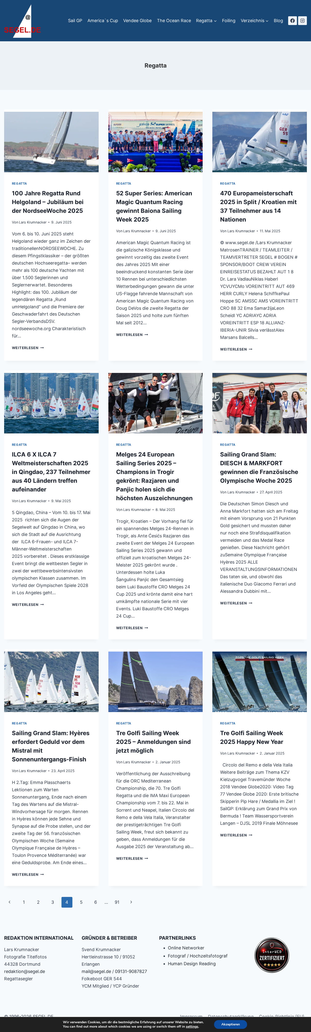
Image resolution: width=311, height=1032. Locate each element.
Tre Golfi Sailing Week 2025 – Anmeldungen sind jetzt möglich (153, 742)
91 (117, 902)
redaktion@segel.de (24, 971)
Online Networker (186, 947)
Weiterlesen (28, 348)
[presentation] (51, 140)
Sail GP (75, 20)
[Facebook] (292, 20)
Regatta (19, 183)
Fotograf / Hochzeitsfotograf (198, 955)
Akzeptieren (230, 1024)
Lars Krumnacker (32, 222)
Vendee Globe (137, 20)
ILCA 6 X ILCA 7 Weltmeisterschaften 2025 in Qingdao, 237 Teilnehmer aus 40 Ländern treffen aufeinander (51, 472)
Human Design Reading (192, 963)
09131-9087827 (131, 971)
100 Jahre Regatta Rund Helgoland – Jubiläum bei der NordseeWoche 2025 (48, 202)
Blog (278, 20)
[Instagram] (302, 20)
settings (192, 1026)
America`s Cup (102, 20)
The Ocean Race (174, 20)
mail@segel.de (96, 971)
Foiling (228, 20)
